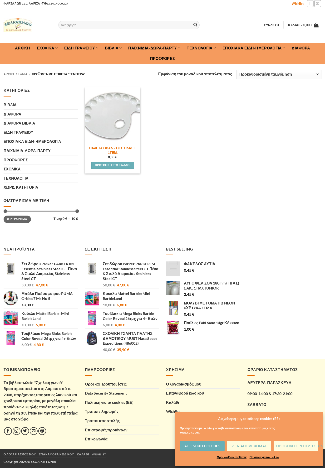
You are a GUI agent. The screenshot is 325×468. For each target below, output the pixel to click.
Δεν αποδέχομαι (249, 446)
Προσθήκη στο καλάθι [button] (113, 165)
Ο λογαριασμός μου (183, 384)
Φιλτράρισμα (17, 219)
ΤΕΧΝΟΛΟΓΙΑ (199, 48)
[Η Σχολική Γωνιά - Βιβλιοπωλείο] (27, 25)
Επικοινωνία (96, 439)
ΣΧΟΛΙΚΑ (45, 48)
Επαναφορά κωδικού (185, 393)
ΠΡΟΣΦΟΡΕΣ (162, 58)
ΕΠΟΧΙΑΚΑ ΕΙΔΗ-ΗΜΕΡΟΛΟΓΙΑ (252, 48)
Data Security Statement (106, 393)
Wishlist (298, 3)
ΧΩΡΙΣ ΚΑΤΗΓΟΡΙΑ (21, 187)
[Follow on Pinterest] (42, 431)
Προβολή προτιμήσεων (297, 446)
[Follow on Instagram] (16, 431)
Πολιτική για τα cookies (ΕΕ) (109, 402)
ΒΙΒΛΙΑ (111, 48)
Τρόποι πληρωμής (101, 411)
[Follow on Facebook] (310, 3)
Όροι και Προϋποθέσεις (232, 457)
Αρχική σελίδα (15, 74)
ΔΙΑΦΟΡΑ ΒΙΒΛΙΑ (19, 123)
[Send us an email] (317, 3)
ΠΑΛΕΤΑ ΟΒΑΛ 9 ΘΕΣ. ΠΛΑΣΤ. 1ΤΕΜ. (112, 150)
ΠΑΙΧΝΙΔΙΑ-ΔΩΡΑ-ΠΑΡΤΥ (152, 48)
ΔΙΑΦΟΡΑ (301, 48)
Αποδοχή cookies (202, 446)
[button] (271, 25)
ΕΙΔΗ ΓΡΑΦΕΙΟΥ (79, 48)
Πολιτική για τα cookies (264, 457)
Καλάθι (172, 402)
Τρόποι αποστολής (102, 420)
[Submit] (195, 25)
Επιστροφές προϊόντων (106, 430)
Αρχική (22, 48)
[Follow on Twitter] (25, 431)
